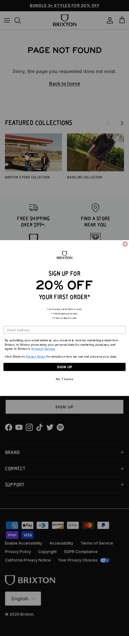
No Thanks (64, 379)
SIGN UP (64, 367)
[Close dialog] (125, 244)
